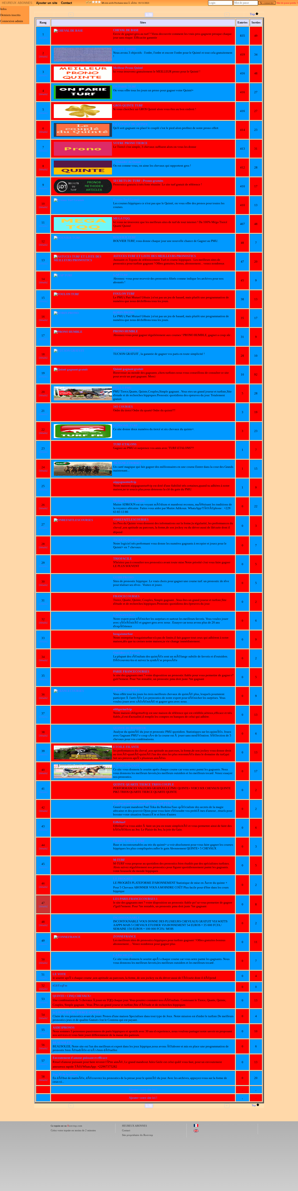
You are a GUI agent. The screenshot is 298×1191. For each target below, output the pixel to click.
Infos (3, 9)
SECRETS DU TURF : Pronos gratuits (138, 180)
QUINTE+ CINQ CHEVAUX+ (72, 996)
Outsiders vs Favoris (126, 652)
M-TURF (119, 859)
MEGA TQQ (121, 218)
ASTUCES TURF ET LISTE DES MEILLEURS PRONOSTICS (154, 256)
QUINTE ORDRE (124, 49)
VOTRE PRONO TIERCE (130, 143)
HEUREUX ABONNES (17, 3)
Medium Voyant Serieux (129, 500)
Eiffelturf (119, 822)
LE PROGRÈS (122, 878)
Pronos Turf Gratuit (126, 199)
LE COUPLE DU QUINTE (130, 124)
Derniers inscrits (10, 15)
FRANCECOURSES (126, 596)
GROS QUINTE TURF (128, 105)
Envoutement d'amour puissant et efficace (80, 1057)
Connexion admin (11, 21)
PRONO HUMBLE (125, 331)
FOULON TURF (124, 293)
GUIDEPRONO (123, 577)
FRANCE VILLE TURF (129, 841)
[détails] (43, 37)
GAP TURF (120, 275)
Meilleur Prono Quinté (128, 67)
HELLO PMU (122, 387)
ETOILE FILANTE (126, 747)
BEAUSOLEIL (62, 1042)
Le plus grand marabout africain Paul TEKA (142, 803)
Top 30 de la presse (65, 1074)
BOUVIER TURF (124, 237)
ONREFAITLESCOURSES (131, 519)
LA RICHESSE (123, 955)
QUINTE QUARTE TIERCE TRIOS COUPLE (143, 784)
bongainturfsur (123, 634)
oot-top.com (74, 1125)
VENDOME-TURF (125, 425)
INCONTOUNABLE (126, 917)
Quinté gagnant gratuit (128, 369)
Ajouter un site (46, 3)
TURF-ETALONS (124, 444)
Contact (66, 3)
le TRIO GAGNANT (126, 765)
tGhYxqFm (60, 985)
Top (252, 14)
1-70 (149, 14)
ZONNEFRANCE (124, 936)
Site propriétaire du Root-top (137, 1135)
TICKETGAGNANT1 (127, 539)
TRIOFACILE (122, 558)
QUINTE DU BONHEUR (129, 728)
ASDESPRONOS (63, 1027)
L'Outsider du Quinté (127, 162)
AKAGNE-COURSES (127, 463)
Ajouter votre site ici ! (143, 1089)
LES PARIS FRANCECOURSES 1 (135, 899)
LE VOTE (59, 974)
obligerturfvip (122, 709)
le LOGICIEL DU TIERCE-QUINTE (77, 1012)
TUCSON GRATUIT (126, 350)
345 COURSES (123, 406)
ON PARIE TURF (124, 86)
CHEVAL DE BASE (126, 30)
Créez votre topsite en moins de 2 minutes (73, 1130)
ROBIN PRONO (123, 312)
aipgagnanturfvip (124, 482)
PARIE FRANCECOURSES (131, 671)
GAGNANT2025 (124, 615)
